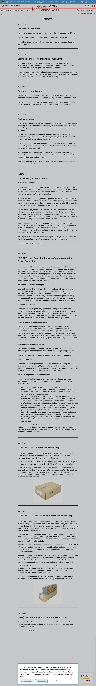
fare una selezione (55, 681)
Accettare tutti (26, 681)
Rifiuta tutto (41, 681)
